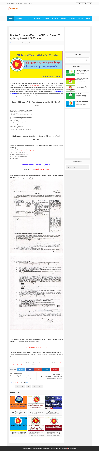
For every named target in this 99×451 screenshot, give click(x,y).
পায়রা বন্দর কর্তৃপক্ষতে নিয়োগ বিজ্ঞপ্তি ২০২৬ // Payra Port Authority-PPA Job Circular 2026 (18, 412)
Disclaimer (20, 3)
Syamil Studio (58, 448)
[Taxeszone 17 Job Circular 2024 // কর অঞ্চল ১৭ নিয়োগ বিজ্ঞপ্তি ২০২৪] (18, 424)
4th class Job (55, 18)
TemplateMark (73, 448)
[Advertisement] (63, 10)
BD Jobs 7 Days (34, 448)
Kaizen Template (50, 448)
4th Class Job (42, 43)
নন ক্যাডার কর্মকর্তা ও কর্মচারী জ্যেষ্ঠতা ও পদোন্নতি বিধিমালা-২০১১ (81, 79)
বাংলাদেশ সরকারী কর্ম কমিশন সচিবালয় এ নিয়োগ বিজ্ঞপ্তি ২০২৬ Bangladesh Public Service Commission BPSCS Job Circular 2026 (53, 434)
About (8, 3)
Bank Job (80, 18)
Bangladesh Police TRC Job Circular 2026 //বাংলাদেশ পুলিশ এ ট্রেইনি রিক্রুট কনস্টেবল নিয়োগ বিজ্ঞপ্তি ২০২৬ (53, 412)
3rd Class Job (36, 43)
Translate (11, 23)
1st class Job (27, 18)
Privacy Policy (14, 3)
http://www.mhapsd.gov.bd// (26, 150)
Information (19, 18)
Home (11, 18)
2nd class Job (36, 18)
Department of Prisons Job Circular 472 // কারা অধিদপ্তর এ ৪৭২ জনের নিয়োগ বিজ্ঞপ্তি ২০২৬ (36, 412)
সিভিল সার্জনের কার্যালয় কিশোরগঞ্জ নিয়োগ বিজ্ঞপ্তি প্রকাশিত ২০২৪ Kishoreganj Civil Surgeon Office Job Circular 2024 (36, 434)
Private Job (72, 18)
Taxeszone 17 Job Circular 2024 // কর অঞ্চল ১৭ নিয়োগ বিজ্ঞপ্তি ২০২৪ (18, 433)
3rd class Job (46, 18)
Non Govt (88, 18)
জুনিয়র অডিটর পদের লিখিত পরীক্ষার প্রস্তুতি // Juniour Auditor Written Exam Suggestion (82, 71)
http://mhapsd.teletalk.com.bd (36, 347)
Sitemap (25, 3)
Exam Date (63, 18)
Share (30, 369)
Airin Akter (23, 383)
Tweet (21, 369)
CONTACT (30, 3)
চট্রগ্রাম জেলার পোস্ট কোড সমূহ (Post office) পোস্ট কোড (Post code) (82, 86)
